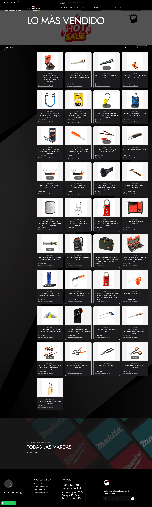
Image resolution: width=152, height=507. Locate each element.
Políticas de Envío (39, 489)
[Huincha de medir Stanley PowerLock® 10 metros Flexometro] (78, 99)
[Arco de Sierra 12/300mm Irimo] (106, 315)
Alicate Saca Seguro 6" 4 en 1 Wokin (78, 366)
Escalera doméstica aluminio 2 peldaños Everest (78, 223)
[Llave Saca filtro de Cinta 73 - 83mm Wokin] (78, 279)
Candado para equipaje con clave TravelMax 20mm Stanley (106, 116)
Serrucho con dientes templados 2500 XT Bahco (78, 77)
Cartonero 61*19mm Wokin (134, 150)
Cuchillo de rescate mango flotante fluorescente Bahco (78, 152)
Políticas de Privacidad (41, 487)
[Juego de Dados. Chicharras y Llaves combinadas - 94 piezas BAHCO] (50, 61)
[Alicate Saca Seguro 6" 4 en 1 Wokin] (78, 351)
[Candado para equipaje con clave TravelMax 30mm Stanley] (106, 207)
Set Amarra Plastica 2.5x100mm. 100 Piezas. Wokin (107, 188)
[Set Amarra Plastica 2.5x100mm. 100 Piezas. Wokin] (106, 171)
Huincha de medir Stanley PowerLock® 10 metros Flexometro (78, 116)
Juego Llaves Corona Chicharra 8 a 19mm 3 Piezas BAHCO (50, 152)
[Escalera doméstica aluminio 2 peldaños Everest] (78, 207)
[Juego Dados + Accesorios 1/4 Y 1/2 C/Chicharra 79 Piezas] (135, 243)
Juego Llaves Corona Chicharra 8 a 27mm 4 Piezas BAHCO (78, 331)
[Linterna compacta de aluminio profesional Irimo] (50, 279)
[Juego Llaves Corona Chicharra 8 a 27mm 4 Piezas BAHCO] (78, 315)
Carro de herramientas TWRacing (135, 222)
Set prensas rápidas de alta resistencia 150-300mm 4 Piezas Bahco (50, 367)
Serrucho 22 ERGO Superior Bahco (106, 77)
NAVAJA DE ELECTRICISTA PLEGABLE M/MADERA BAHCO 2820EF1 (135, 331)
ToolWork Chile (78, 73)
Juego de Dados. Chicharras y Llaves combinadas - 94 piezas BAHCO (50, 79)
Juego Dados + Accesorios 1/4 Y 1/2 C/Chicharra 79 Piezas (135, 259)
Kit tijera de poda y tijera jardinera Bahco (107, 151)
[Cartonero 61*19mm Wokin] (135, 135)
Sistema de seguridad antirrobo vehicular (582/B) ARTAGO (49, 116)
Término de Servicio (40, 484)
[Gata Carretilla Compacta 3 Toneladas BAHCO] (135, 61)
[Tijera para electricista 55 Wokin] (135, 351)
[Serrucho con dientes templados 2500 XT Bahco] (78, 61)
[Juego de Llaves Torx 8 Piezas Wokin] (78, 171)
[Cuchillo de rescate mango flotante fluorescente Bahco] (78, 135)
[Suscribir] (132, 498)
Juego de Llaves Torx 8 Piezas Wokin (78, 187)
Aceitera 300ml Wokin (132, 293)
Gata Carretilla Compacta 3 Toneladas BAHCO (135, 77)
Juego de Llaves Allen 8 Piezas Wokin (50, 187)
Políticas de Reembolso (41, 492)
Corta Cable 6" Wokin (104, 365)
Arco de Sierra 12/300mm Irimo (107, 330)
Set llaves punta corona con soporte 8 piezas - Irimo (50, 330)
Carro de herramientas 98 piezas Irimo (135, 115)
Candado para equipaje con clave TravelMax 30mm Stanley (106, 223)
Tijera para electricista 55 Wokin (135, 366)
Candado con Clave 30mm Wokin (50, 402)
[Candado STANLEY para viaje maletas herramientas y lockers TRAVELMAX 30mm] (106, 279)
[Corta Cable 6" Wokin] (106, 351)
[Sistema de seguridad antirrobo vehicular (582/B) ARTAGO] (50, 99)
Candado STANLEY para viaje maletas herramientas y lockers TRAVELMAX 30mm (106, 295)
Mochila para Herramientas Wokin (78, 258)
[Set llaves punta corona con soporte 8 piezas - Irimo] (50, 315)
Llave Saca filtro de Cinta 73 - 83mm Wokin (78, 294)
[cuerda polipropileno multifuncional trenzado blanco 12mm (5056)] (50, 207)
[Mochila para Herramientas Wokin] (78, 243)
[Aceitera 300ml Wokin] (135, 279)
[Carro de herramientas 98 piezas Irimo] (135, 99)
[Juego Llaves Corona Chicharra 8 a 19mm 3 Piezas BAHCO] (50, 135)
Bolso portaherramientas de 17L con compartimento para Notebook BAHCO (107, 259)
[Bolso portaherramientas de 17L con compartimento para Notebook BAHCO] (106, 243)
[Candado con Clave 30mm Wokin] (50, 387)
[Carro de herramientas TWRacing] (135, 207)
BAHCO (50, 73)
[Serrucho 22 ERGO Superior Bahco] (106, 61)
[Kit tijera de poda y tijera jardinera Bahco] (106, 135)
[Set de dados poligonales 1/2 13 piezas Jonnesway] (50, 243)
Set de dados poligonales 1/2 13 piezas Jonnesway (50, 258)
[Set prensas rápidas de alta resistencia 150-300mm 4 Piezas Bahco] (50, 351)
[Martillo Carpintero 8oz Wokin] (135, 171)
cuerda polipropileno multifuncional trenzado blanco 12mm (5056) (50, 223)
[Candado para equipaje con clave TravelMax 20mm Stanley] (106, 99)
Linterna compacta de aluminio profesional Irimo (50, 294)
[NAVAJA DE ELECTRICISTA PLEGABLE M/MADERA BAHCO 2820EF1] (135, 315)
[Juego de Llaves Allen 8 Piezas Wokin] (50, 171)
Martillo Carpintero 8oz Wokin (135, 187)
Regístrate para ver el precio (45, 86)
